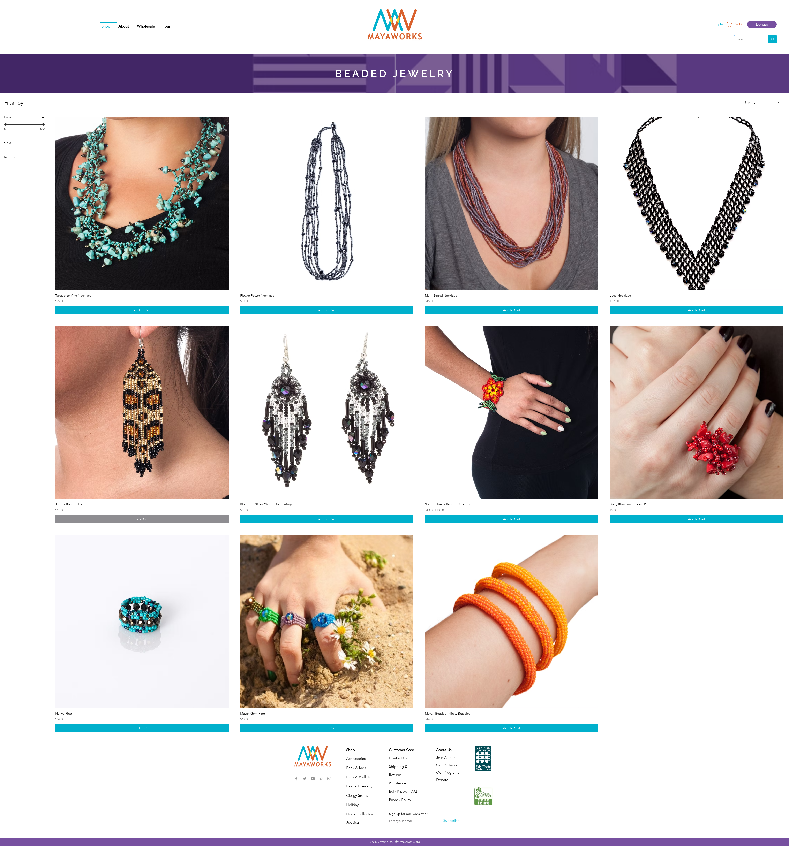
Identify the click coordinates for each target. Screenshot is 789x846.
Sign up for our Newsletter (408, 813)
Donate (442, 780)
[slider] (5, 124)
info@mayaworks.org (407, 842)
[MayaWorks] (296, 778)
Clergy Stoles (357, 795)
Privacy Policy (400, 800)
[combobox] (762, 103)
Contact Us (398, 758)
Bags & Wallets (358, 777)
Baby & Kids (356, 767)
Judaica (352, 822)
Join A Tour (445, 757)
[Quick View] (142, 203)
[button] (736, 24)
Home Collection (360, 814)
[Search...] (772, 39)
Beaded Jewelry (359, 786)
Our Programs (447, 772)
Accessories (356, 758)
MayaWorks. (385, 842)
